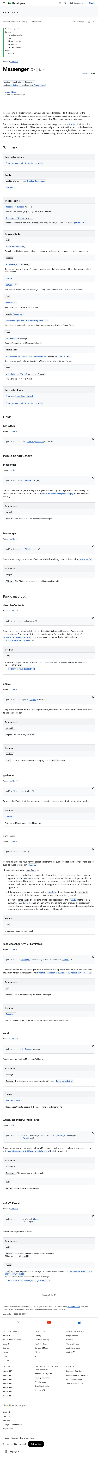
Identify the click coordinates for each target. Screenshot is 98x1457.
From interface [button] (24, 163)
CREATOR (9, 187)
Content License (74, 1307)
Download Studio (42, 1386)
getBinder (11, 285)
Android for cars (73, 1348)
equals (9, 264)
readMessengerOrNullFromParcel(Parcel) (28, 1151)
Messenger (40, 181)
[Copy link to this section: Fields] (14, 417)
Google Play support (74, 1379)
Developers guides (42, 1378)
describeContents (14, 246)
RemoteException (14, 1100)
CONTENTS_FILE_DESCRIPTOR (17, 640)
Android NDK (40, 1390)
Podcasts (6, 1360)
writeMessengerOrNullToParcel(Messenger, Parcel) (65, 973)
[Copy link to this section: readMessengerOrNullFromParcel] (45, 944)
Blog (5, 1356)
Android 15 (7, 1379)
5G (36, 1356)
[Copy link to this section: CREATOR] (17, 426)
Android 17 (7, 1371)
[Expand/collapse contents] (17, 28)
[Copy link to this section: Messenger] (18, 465)
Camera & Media (41, 1348)
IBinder (20, 218)
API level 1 (14, 62)
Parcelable (39, 85)
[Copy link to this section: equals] (13, 684)
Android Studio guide (43, 1374)
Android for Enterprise (12, 1340)
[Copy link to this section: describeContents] (26, 605)
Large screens (72, 1335)
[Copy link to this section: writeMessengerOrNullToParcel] (42, 1120)
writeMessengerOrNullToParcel (21, 356)
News (5, 1352)
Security (6, 1344)
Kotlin (84, 74)
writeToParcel (13, 374)
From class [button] (19, 396)
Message (15, 338)
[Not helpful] (93, 22)
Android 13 (7, 1387)
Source (6, 1348)
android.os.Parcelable (31, 163)
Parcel (41, 320)
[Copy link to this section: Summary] (19, 147)
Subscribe (36, 1444)
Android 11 (7, 1396)
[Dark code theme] (93, 438)
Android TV (70, 1352)
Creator (30, 181)
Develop (24, 22)
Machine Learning (42, 1340)
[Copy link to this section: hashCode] (17, 836)
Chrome (6, 1416)
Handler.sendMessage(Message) (57, 493)
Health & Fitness (41, 1344)
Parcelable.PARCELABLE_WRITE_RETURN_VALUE (29, 1280)
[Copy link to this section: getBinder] (17, 775)
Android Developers (10, 22)
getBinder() (80, 223)
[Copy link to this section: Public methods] (28, 596)
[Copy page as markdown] (40, 69)
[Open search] (60, 3)
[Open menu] (4, 3)
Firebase (6, 1420)
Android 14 (7, 1383)
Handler (20, 207)
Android (6, 1335)
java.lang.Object (10, 92)
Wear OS (70, 1340)
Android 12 (7, 1392)
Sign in (92, 3)
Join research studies (74, 1383)
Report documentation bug (77, 1375)
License (14, 1438)
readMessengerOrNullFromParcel (21, 320)
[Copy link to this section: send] (11, 1033)
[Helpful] (89, 22)
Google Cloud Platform (12, 1424)
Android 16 (7, 1375)
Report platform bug (74, 1371)
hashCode (10, 302)
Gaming (38, 1335)
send (8, 338)
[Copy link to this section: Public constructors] (34, 456)
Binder (72, 124)
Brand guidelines (27, 1438)
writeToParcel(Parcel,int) (17, 637)
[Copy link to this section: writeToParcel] (22, 1203)
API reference (11, 13)
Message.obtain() (64, 1081)
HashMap (32, 865)
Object (16, 85)
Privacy (37, 1352)
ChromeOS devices (74, 1344)
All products (8, 1429)
